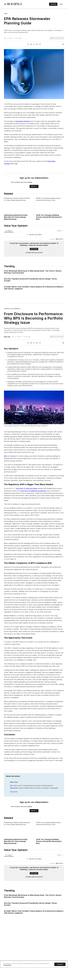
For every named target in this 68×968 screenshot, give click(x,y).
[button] (5, 4)
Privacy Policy (7, 965)
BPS (5, 456)
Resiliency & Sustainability (12, 308)
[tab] (9, 230)
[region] (34, 235)
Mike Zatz (7, 336)
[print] (63, 44)
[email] (40, 44)
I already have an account (34, 252)
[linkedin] (31, 44)
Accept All (60, 964)
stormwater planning (22, 121)
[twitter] (34, 44)
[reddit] (37, 44)
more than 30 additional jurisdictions (34, 491)
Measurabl (13, 788)
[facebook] (28, 44)
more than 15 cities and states (26, 488)
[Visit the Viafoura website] (59, 239)
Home (5, 13)
